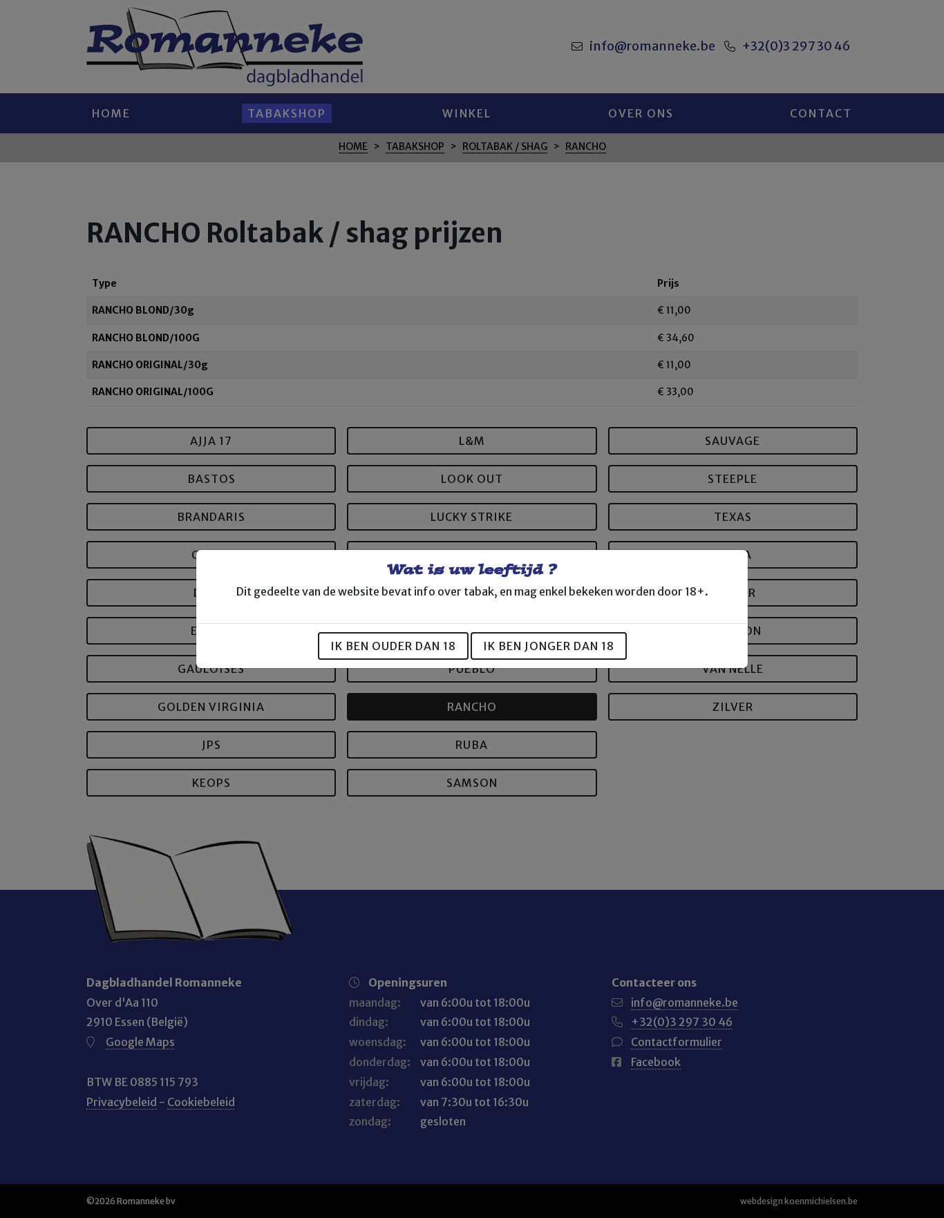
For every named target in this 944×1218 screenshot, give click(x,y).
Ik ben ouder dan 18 (393, 646)
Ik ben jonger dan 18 (548, 646)
